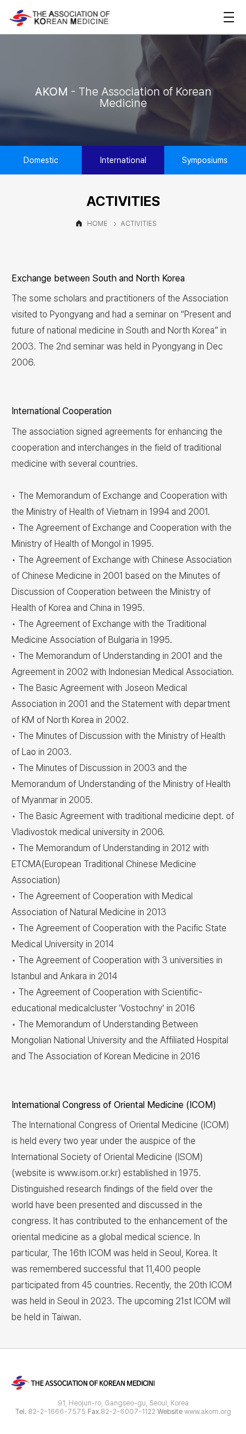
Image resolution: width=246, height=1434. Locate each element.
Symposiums (205, 160)
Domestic (40, 160)
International (123, 160)
